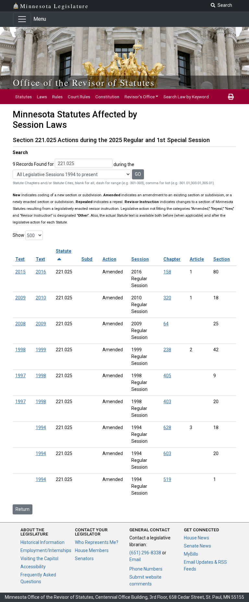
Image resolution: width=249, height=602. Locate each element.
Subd (86, 259)
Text (20, 259)
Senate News (197, 545)
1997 (20, 375)
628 (167, 427)
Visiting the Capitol (39, 558)
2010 (41, 297)
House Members (92, 550)
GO (138, 174)
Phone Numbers (145, 569)
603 (167, 453)
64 (166, 323)
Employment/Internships (45, 550)
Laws (42, 96)
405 (167, 375)
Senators (84, 558)
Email (135, 559)
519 (167, 479)
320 (167, 297)
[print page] (230, 97)
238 (167, 349)
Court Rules (79, 96)
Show (18, 235)
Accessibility (33, 566)
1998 (20, 349)
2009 (20, 297)
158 (167, 271)
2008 (20, 323)
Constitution (107, 96)
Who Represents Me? (96, 542)
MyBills (191, 554)
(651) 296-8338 (145, 552)
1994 (41, 427)
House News (196, 537)
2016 (41, 271)
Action (109, 259)
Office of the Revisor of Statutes (84, 82)
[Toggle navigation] (22, 19)
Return (23, 509)
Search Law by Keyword (186, 96)
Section (221, 259)
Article (197, 259)
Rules (57, 96)
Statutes (23, 96)
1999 (41, 349)
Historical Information (42, 542)
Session (140, 259)
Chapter (172, 259)
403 (167, 401)
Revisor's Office (139, 96)
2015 (20, 271)
